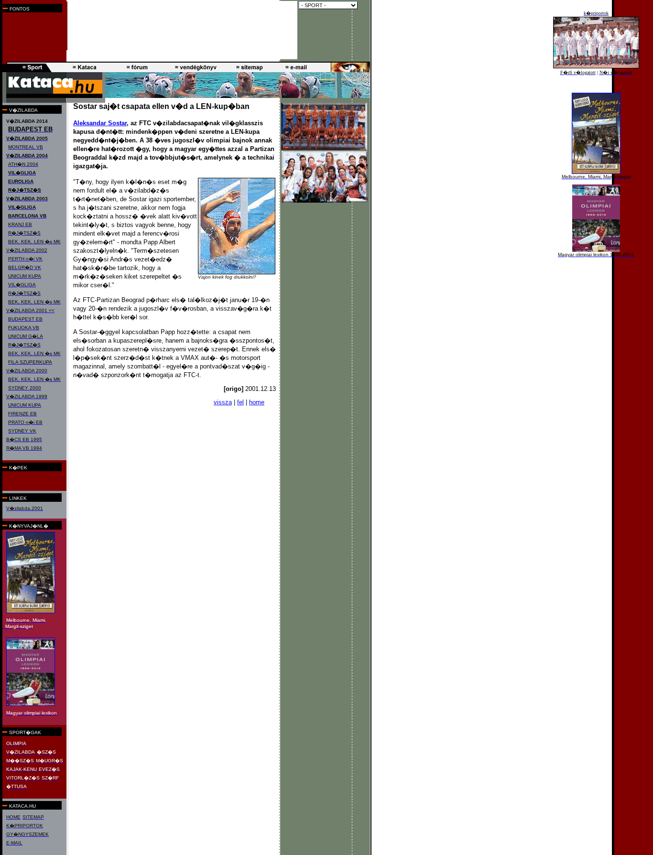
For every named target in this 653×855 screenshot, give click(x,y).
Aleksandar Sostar (100, 123)
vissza (223, 402)
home (256, 402)
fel (240, 402)
